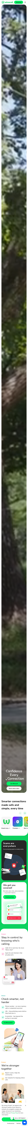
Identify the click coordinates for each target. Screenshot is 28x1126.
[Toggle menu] (25, 2)
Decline (19, 1123)
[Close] (25, 1105)
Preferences (10, 1123)
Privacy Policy (14, 1113)
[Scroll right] (25, 813)
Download (18, 2)
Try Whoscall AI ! (8, 1022)
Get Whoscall (14, 783)
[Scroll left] (20, 813)
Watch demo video (14, 788)
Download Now (9, 897)
